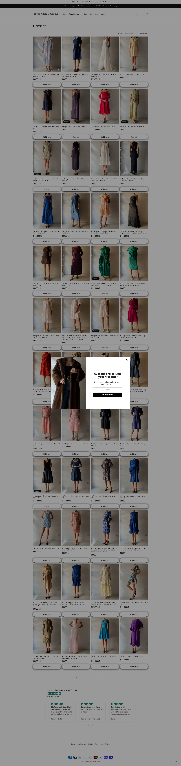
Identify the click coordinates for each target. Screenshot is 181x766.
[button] (107, 395)
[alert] (90, 383)
